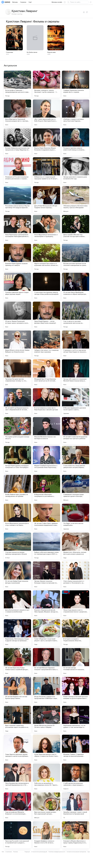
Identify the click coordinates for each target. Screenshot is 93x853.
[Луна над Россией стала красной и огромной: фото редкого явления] (17, 834)
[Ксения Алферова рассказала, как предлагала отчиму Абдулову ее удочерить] (17, 141)
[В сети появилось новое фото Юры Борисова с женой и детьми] (46, 401)
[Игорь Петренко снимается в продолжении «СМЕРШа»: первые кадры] (46, 690)
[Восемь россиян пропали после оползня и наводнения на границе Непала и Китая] (75, 257)
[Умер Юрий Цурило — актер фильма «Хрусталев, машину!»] (46, 315)
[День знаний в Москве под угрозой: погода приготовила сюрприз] (75, 228)
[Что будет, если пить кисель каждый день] (75, 517)
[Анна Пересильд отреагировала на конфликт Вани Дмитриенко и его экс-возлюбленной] (17, 228)
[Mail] (2, 2)
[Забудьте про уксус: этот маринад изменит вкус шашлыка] (46, 344)
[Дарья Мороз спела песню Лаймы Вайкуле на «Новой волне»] (17, 344)
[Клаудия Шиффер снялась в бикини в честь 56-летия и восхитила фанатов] (46, 834)
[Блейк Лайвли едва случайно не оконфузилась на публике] (17, 488)
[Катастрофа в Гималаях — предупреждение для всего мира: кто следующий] (17, 84)
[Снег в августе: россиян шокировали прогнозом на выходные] (75, 315)
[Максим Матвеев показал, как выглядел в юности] (46, 430)
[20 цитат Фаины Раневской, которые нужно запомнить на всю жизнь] (17, 315)
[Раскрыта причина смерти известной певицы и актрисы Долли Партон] (75, 141)
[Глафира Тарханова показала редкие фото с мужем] (75, 84)
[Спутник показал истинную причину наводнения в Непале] (17, 546)
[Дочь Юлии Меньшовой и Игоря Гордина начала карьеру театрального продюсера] (46, 199)
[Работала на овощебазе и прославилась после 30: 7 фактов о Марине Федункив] (46, 777)
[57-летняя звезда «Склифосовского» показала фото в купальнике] (75, 661)
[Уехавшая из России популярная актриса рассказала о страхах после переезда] (17, 170)
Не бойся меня (32, 52)
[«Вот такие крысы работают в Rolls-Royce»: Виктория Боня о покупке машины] (46, 113)
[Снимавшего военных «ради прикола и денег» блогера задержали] (75, 488)
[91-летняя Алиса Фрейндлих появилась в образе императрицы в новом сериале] (75, 286)
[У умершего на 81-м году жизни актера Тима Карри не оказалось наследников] (75, 344)
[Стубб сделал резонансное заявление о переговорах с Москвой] (75, 777)
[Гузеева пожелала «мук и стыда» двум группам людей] (17, 286)
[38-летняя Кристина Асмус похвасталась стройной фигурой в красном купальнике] (17, 661)
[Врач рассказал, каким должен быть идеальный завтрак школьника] (46, 806)
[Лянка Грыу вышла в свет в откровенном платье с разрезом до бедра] (75, 603)
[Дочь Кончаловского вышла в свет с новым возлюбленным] (17, 603)
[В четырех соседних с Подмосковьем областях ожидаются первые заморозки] (75, 632)
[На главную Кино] (7, 2)
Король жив (51, 52)
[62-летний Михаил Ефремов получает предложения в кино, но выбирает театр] (46, 661)
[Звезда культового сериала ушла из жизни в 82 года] (75, 170)
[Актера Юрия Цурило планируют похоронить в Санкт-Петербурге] (17, 459)
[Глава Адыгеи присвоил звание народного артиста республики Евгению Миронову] (17, 748)
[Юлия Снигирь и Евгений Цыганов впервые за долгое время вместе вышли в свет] (75, 690)
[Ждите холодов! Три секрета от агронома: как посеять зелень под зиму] (46, 257)
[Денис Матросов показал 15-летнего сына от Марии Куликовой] (46, 719)
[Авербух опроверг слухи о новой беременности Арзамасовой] (75, 806)
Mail (3, 851)
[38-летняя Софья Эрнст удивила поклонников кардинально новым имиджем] (46, 517)
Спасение (9, 52)
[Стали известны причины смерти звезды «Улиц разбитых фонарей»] (46, 286)
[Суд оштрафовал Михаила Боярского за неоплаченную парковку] (17, 806)
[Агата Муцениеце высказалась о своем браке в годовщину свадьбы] (46, 228)
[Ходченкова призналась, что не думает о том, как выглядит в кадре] (75, 719)
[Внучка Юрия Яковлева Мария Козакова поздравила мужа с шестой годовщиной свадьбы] (46, 141)
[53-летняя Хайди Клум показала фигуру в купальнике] (17, 575)
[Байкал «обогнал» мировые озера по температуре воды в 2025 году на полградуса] (46, 546)
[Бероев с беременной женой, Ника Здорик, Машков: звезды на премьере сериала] (46, 603)
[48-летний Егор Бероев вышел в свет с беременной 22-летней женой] (17, 401)
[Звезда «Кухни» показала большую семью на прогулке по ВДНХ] (46, 575)
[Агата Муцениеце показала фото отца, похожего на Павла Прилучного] (17, 517)
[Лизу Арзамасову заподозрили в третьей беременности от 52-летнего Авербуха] (17, 777)
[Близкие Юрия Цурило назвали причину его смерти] (17, 257)
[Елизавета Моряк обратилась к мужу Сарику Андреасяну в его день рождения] (75, 834)
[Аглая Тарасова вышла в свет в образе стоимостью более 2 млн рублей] (46, 748)
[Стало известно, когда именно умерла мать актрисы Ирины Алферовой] (75, 459)
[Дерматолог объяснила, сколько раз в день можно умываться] (75, 546)
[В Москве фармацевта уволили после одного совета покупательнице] (75, 401)
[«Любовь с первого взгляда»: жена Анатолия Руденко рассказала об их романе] (75, 113)
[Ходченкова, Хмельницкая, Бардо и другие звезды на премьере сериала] (17, 632)
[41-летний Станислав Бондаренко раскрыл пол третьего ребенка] (75, 430)
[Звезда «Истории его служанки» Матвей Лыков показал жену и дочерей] (75, 372)
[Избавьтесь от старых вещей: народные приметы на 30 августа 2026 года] (46, 170)
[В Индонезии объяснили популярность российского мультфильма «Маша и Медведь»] (46, 488)
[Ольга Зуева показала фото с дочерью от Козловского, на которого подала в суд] (75, 575)
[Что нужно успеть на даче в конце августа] (17, 430)
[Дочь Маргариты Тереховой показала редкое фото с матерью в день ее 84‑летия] (17, 113)
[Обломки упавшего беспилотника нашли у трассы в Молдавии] (75, 199)
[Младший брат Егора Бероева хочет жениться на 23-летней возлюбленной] (46, 372)
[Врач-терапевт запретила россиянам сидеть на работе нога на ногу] (17, 719)
